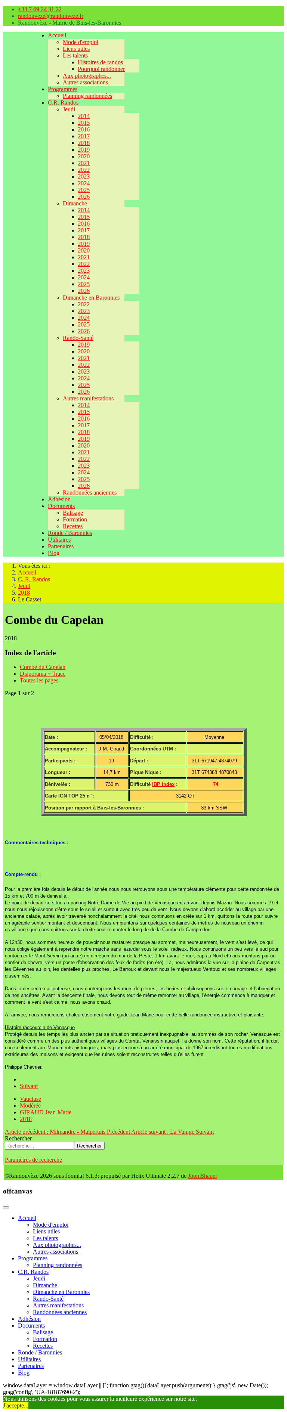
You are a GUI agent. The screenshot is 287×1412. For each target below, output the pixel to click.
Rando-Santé (78, 338)
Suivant (29, 1086)
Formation (75, 519)
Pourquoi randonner (101, 69)
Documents (61, 506)
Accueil (57, 35)
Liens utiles (76, 49)
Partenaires (61, 546)
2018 (84, 143)
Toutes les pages (39, 680)
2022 (84, 170)
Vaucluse (30, 1099)
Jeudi (69, 109)
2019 (84, 149)
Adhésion (59, 499)
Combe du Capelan (42, 667)
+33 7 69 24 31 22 (40, 9)
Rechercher (18, 1138)
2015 (84, 123)
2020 (84, 156)
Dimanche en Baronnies (91, 297)
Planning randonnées (87, 96)
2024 (84, 183)
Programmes (62, 89)
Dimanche (75, 203)
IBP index (163, 784)
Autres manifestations (88, 398)
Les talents (75, 55)
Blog (53, 553)
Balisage (73, 513)
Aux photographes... (87, 75)
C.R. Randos (63, 102)
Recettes (73, 526)
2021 (84, 163)
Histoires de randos (100, 62)
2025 (84, 190)
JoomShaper (202, 1176)
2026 (84, 196)
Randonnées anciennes (90, 492)
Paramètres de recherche (33, 1159)
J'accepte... (15, 1405)
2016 (84, 129)
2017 (84, 136)
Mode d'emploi (80, 42)
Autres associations (85, 82)
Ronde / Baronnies (70, 533)
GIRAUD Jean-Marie (45, 1112)
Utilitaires (59, 539)
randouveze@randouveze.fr (50, 16)
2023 (84, 176)
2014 (84, 116)
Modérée (30, 1105)
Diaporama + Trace (42, 674)
